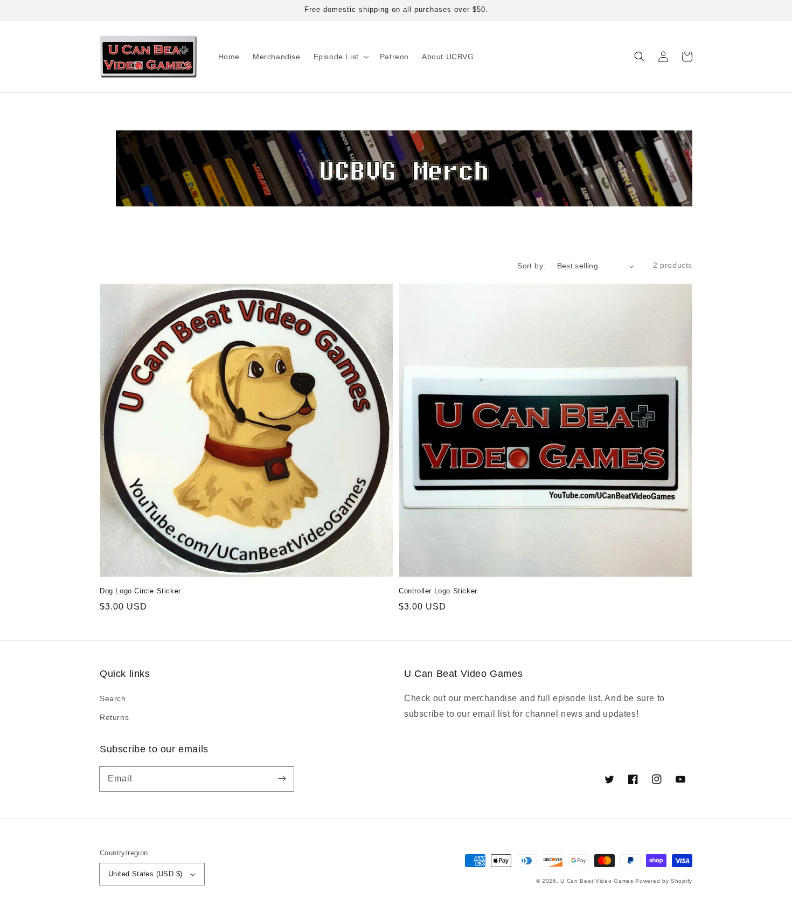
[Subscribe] (282, 779)
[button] (639, 56)
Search (113, 698)
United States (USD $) (145, 874)
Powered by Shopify (663, 881)
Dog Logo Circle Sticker (140, 591)
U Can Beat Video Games (596, 881)
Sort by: (531, 265)
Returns (114, 717)
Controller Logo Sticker (438, 591)
